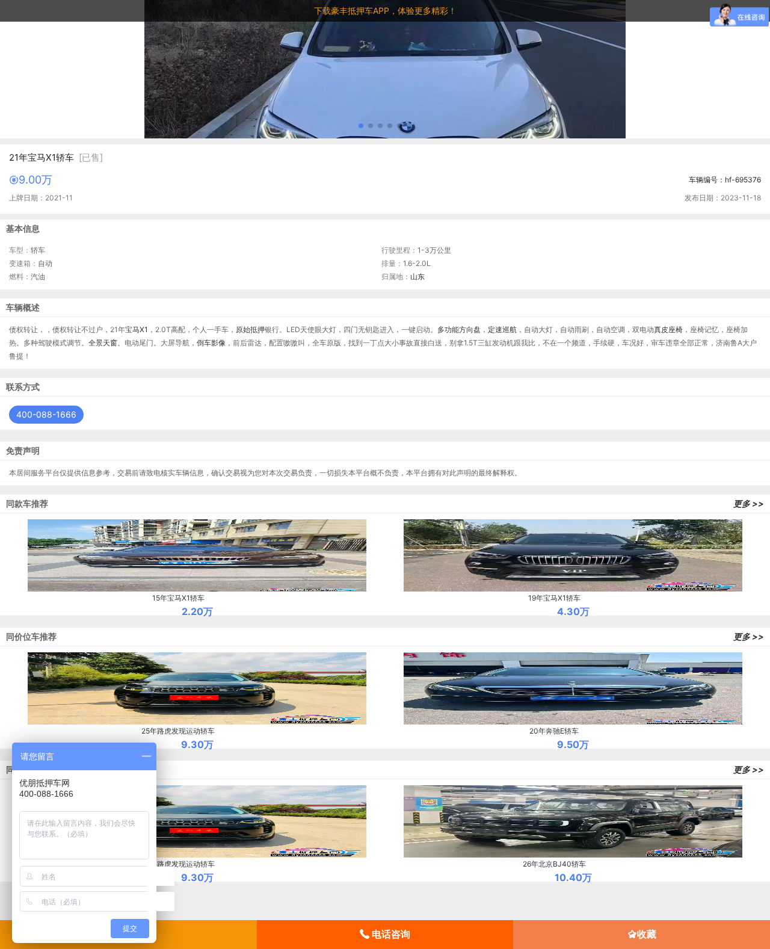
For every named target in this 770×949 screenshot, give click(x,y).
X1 (144, 329)
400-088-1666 (46, 414)
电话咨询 (389, 934)
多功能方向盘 (459, 329)
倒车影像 (211, 342)
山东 (417, 276)
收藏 (646, 934)
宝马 (132, 329)
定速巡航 (502, 329)
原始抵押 (250, 329)
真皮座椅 (668, 329)
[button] (361, 125)
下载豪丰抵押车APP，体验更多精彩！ (385, 10)
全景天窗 (102, 342)
